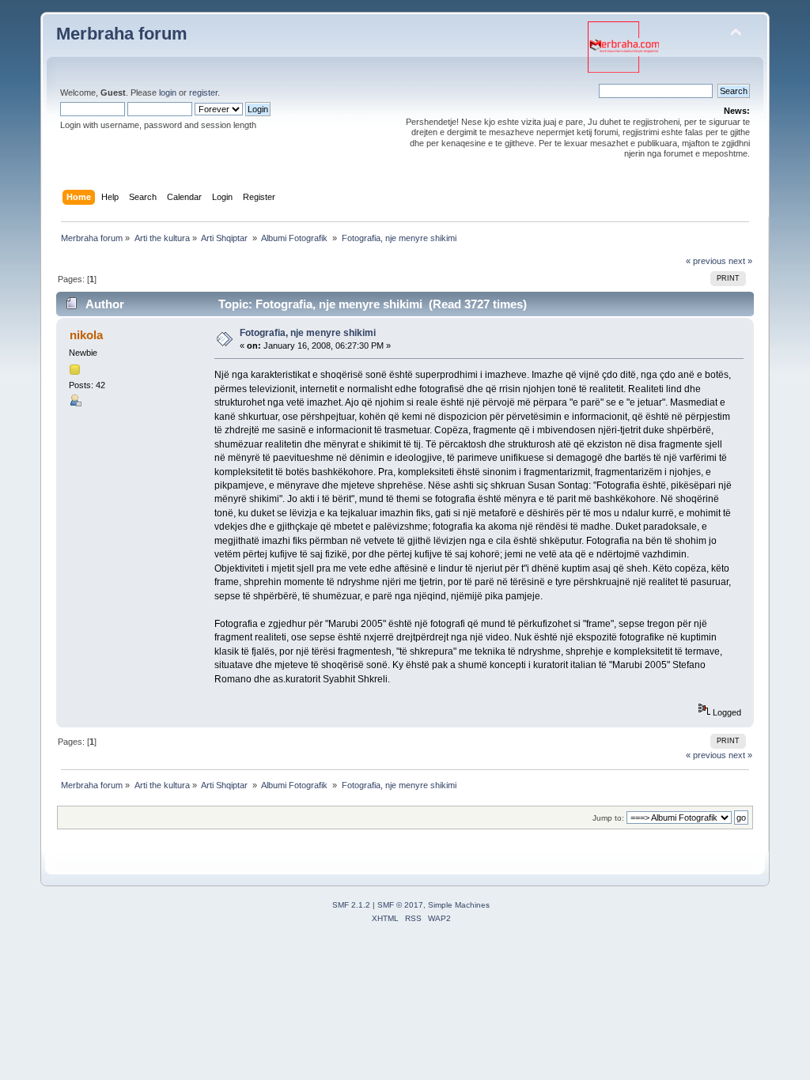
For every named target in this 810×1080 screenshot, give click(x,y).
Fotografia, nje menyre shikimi (308, 332)
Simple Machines (459, 905)
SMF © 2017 (400, 905)
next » (740, 261)
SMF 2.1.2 (351, 905)
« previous (706, 261)
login (167, 92)
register (203, 92)
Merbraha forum (121, 33)
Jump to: (608, 818)
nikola (86, 335)
